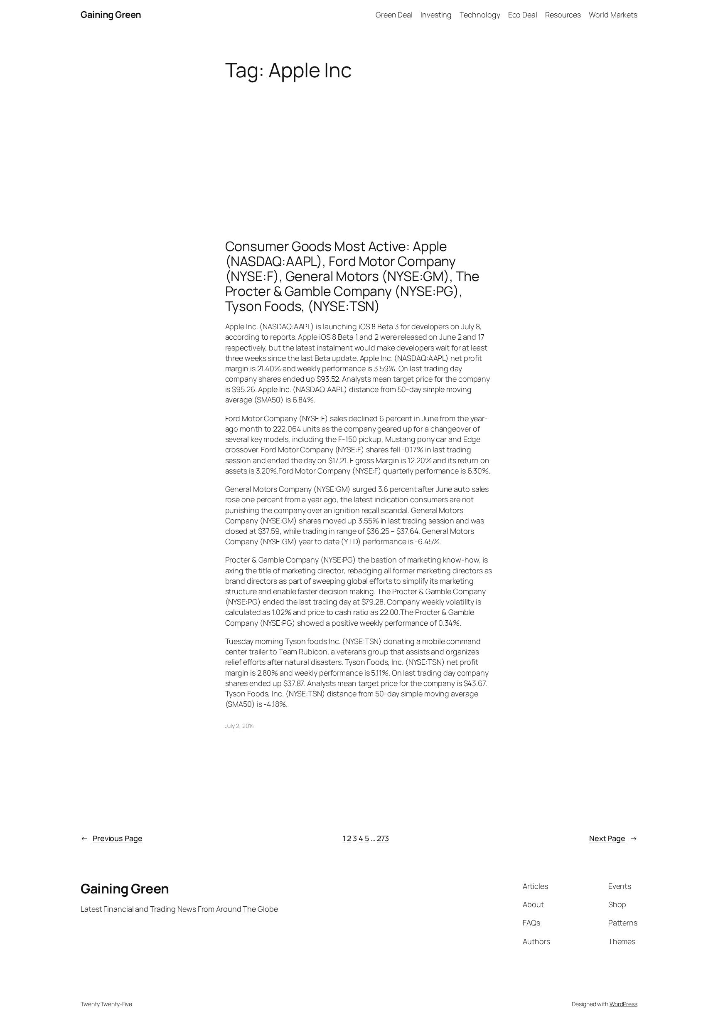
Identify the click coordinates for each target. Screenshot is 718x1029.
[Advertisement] (359, 147)
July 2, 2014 (239, 726)
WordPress (623, 1004)
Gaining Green (111, 14)
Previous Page (112, 838)
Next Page (613, 838)
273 (383, 838)
